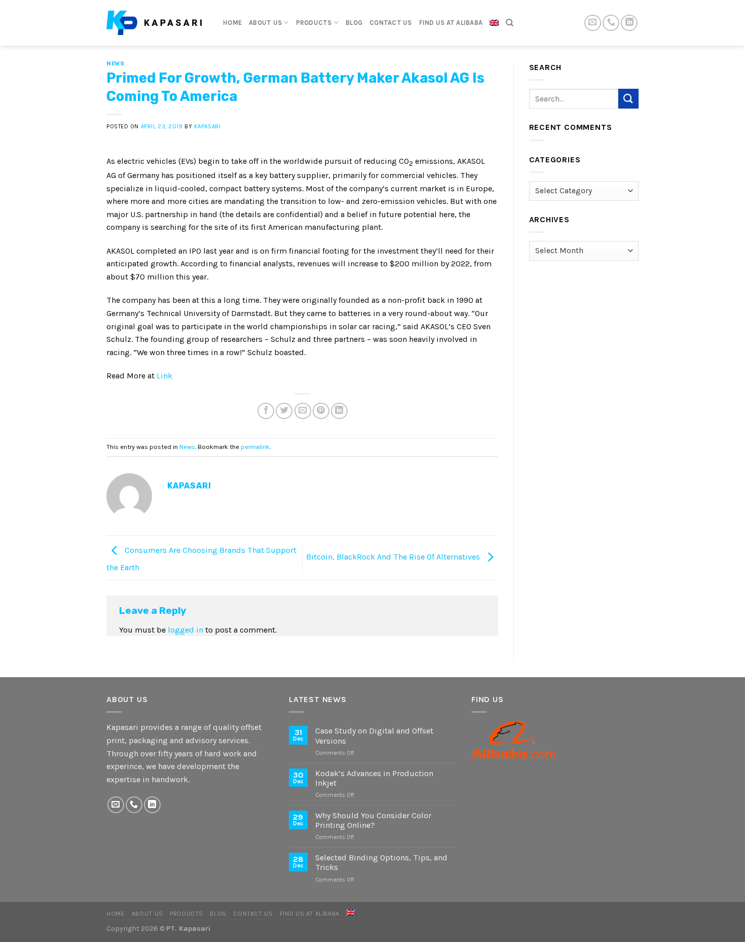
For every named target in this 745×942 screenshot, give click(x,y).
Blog (354, 22)
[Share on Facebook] (265, 411)
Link (164, 375)
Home (232, 22)
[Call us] (611, 23)
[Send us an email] (592, 23)
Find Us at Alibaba (451, 22)
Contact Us (390, 22)
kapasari (207, 126)
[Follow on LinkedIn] (629, 23)
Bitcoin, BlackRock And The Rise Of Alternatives (394, 557)
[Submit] (628, 99)
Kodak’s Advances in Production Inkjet (374, 778)
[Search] (509, 22)
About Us (265, 22)
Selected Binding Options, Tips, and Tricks (381, 862)
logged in (185, 630)
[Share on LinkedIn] (339, 411)
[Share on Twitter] (284, 411)
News (115, 63)
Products (314, 22)
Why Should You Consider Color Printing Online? (373, 820)
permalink (255, 446)
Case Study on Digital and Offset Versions (374, 735)
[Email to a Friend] (302, 411)
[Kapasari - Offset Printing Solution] (157, 22)
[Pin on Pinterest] (321, 411)
